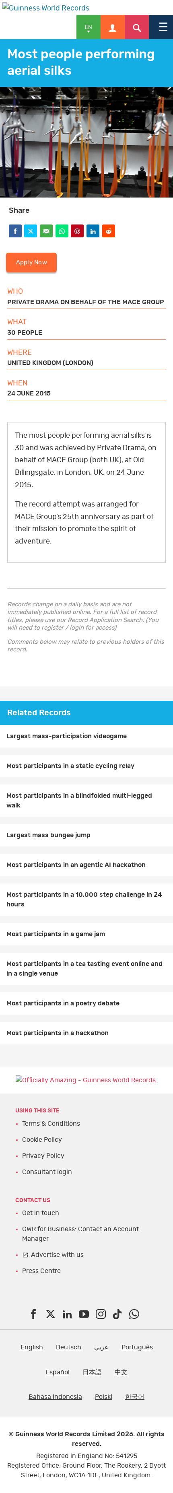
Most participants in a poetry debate (62, 1003)
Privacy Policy (43, 1156)
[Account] (113, 27)
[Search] (137, 27)
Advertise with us (57, 1255)
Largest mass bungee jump (48, 835)
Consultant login (47, 1172)
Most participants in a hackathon (57, 1033)
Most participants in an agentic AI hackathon (76, 865)
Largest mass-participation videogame (66, 736)
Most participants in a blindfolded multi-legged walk (79, 801)
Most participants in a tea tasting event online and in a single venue (84, 969)
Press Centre (41, 1271)
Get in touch (40, 1213)
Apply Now (31, 262)
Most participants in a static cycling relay (70, 766)
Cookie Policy (42, 1140)
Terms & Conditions (51, 1123)
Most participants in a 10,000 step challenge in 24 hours (84, 900)
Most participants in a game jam (55, 934)
